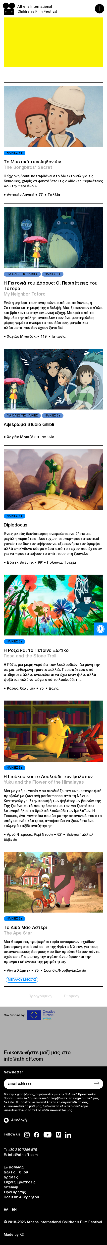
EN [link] (14, 1210)
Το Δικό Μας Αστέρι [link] (25, 928)
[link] (100, 628)
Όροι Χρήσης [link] (15, 1192)
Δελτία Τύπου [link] (16, 1172)
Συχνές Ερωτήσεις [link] (19, 1182)
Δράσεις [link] (11, 1177)
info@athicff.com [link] (23, 1059)
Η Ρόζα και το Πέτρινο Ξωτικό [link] (36, 651)
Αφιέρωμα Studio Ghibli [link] (29, 425)
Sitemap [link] (11, 1187)
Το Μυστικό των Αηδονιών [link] (32, 162)
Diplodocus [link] (15, 525)
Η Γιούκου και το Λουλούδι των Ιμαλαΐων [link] (48, 777)
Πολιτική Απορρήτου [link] (21, 1197)
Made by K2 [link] (14, 1235)
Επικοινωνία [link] (14, 1167)
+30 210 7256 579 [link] (22, 1150)
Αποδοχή (19, 1120)
